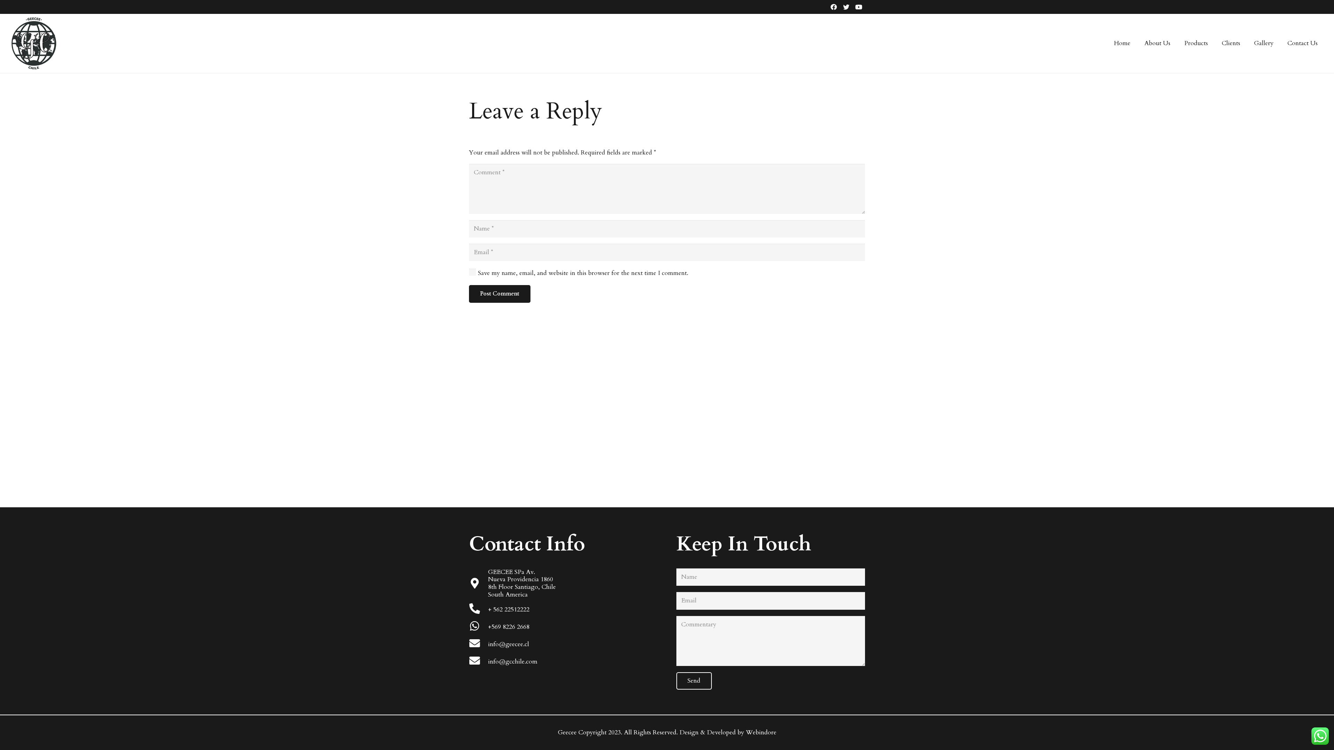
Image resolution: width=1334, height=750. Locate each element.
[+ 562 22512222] (478, 609)
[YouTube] (859, 7)
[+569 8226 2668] (478, 627)
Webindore (761, 732)
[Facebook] (833, 7)
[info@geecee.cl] (478, 644)
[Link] (33, 43)
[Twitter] (846, 7)
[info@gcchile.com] (478, 662)
